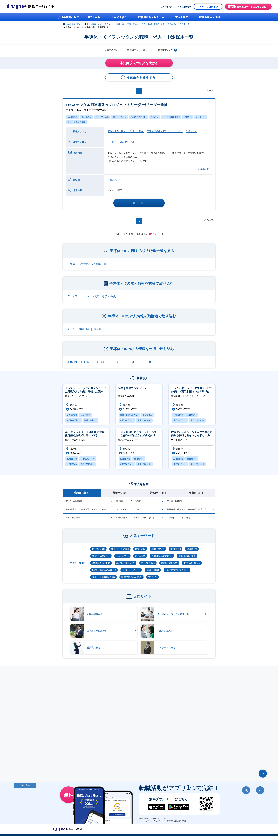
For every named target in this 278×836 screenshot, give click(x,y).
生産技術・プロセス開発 (178, 517)
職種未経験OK (169, 563)
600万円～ (122, 362)
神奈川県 (112, 179)
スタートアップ (131, 570)
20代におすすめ (101, 563)
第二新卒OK (148, 563)
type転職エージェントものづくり (100, 24)
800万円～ (154, 362)
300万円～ (73, 362)
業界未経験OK (192, 563)
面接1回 (152, 577)
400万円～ (89, 362)
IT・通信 (112, 142)
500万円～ (106, 362)
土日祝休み (86, 117)
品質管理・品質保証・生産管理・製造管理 (187, 509)
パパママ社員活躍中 (171, 117)
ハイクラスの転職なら (168, 647)
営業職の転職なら (96, 647)
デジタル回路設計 (73, 501)
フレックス (200, 117)
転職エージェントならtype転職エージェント (67, 829)
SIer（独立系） (127, 142)
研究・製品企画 (72, 517)
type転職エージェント (75, 24)
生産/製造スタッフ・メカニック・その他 (135, 517)
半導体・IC (184, 24)
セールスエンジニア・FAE (128, 509)
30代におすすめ (125, 563)
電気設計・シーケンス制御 (128, 501)
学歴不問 (188, 117)
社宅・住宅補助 (120, 548)
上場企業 (192, 548)
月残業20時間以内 (138, 117)
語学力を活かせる (131, 577)
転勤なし (140, 548)
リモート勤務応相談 (76, 122)
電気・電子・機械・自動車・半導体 (131, 24)
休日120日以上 (102, 117)
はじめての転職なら (97, 631)
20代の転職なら (165, 631)
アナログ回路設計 (175, 501)
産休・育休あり (119, 117)
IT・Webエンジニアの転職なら (173, 614)
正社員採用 (73, 117)
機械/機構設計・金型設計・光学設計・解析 (85, 509)
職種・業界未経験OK (104, 570)
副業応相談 (152, 570)
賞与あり (154, 117)
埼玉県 (97, 329)
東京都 (71, 329)
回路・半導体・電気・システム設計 (162, 24)
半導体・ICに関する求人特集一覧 (86, 264)
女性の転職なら (95, 614)
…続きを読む (202, 169)
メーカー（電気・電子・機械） (99, 296)
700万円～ (138, 362)
